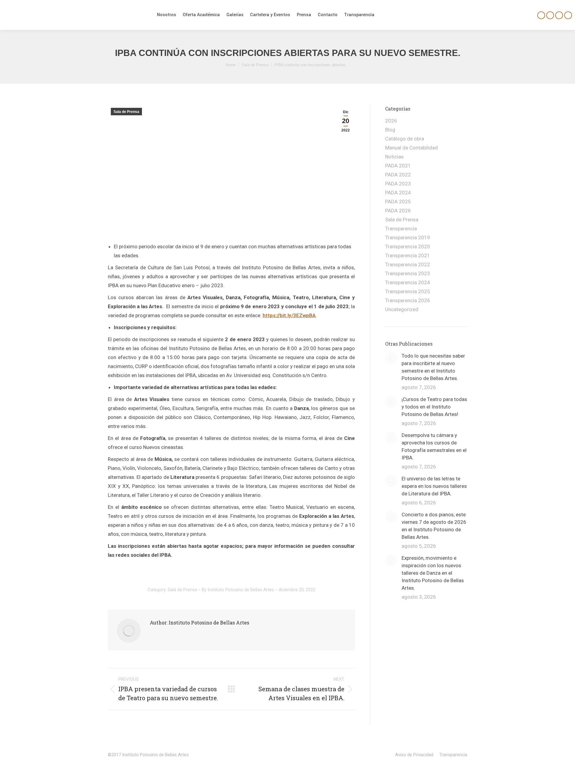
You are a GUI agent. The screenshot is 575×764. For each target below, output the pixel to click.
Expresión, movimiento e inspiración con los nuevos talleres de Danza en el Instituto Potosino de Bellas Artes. (433, 573)
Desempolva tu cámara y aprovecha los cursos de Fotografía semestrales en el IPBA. (434, 446)
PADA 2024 (398, 193)
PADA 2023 (398, 184)
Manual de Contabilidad (411, 148)
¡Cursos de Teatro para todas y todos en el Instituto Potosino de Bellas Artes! (434, 406)
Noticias (394, 157)
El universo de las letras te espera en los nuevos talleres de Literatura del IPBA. (434, 486)
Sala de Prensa (126, 112)
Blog (390, 130)
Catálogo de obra (404, 139)
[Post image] (391, 358)
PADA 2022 (398, 175)
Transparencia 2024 (407, 282)
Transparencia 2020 (407, 246)
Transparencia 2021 (407, 255)
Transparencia (401, 229)
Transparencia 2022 (407, 264)
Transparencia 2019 (407, 237)
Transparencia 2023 (407, 273)
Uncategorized (401, 309)
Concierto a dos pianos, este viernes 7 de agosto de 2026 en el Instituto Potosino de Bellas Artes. (434, 526)
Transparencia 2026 (407, 300)
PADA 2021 (398, 166)
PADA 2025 (398, 202)
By (238, 589)
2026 (391, 121)
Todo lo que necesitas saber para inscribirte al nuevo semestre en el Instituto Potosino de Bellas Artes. (433, 367)
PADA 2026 (398, 211)
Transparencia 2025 (407, 291)
